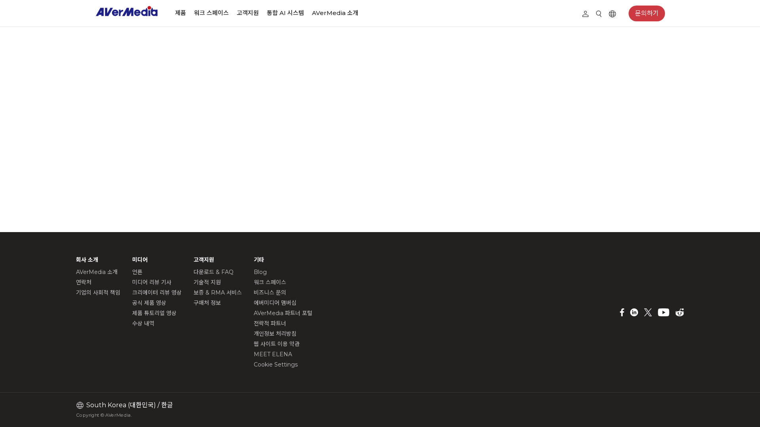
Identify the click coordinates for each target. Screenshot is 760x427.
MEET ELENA (273, 354)
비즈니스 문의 (270, 292)
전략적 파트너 (270, 323)
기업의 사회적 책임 (98, 292)
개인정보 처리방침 (275, 333)
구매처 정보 (207, 302)
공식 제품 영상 (149, 302)
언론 (137, 272)
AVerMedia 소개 (335, 13)
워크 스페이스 (211, 13)
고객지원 (248, 13)
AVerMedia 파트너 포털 (283, 313)
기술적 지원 (207, 282)
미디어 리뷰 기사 (151, 282)
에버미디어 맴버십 (275, 302)
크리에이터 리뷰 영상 (157, 292)
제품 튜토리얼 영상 (154, 313)
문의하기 (647, 13)
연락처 (83, 282)
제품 (180, 13)
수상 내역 (143, 323)
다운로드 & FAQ (214, 272)
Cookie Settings (276, 364)
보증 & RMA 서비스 (218, 292)
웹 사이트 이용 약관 (277, 344)
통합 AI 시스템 (285, 13)
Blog (260, 272)
